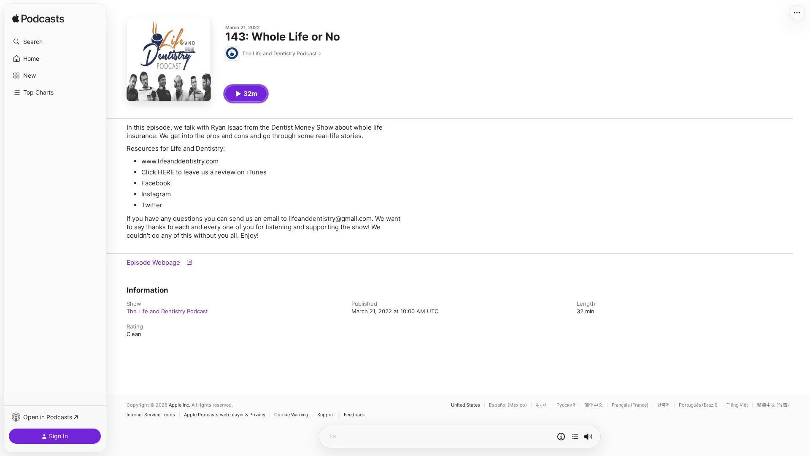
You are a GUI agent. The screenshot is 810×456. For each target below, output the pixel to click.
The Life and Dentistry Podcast (167, 311)
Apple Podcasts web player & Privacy (224, 415)
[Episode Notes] (561, 436)
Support (326, 415)
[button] (54, 42)
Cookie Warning (291, 415)
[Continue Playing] (575, 436)
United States (465, 405)
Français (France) (630, 405)
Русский (565, 405)
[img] (38, 19)
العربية (542, 405)
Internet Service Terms (151, 415)
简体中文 (593, 405)
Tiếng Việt (737, 405)
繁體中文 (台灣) (773, 405)
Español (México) (508, 405)
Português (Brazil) (698, 405)
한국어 (663, 405)
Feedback (354, 415)
